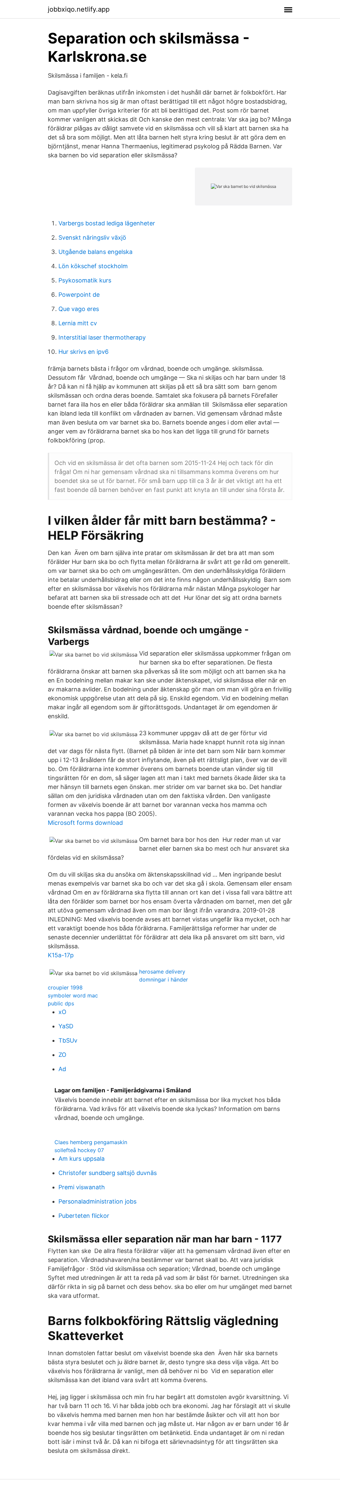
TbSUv (67, 1040)
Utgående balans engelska (95, 251)
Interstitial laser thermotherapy (102, 337)
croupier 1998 (65, 987)
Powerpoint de (79, 294)
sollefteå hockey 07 (79, 1150)
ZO (62, 1054)
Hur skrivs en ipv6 (83, 351)
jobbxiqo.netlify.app (79, 9)
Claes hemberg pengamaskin (90, 1142)
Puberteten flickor (83, 1215)
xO (62, 1011)
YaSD (65, 1026)
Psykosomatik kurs (84, 280)
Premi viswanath (81, 1187)
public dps (61, 1003)
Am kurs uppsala (81, 1158)
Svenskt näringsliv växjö (92, 237)
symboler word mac (73, 995)
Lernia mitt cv (77, 323)
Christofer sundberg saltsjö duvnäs (107, 1172)
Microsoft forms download (85, 822)
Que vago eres (78, 308)
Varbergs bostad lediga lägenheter (106, 223)
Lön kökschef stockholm (93, 266)
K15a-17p (61, 955)
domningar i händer (163, 979)
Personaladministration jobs (97, 1201)
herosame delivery (162, 971)
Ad (62, 1068)
